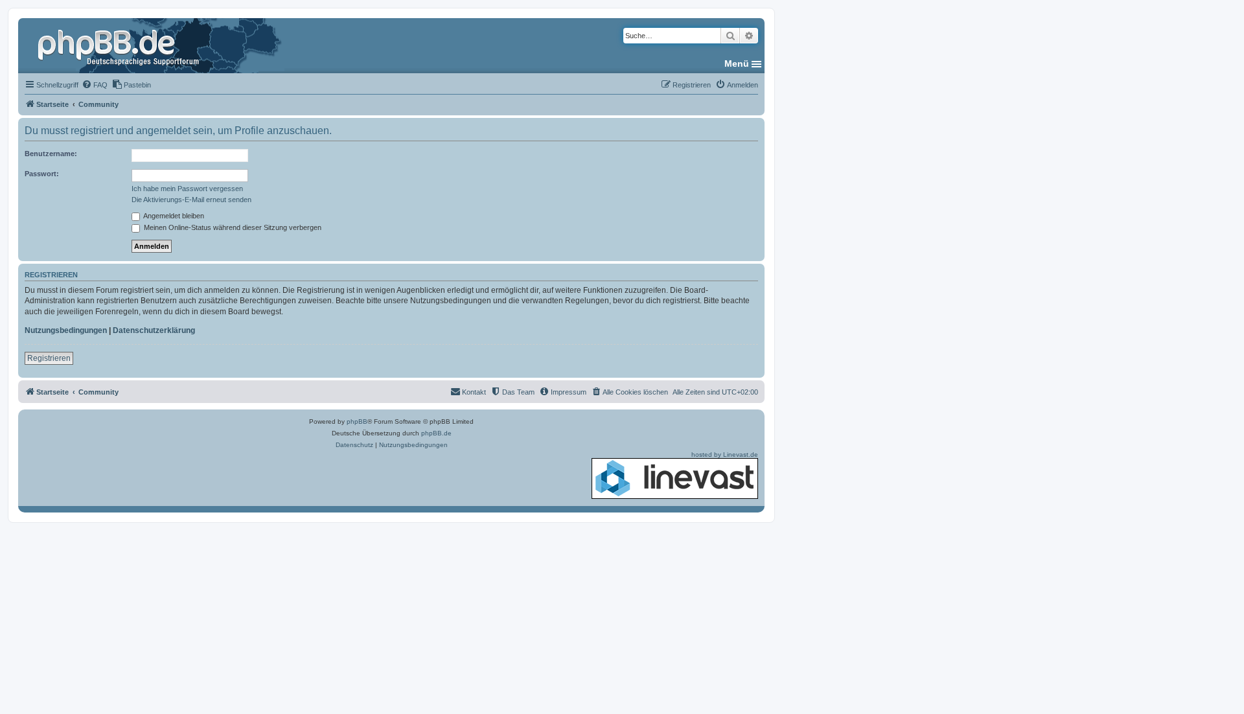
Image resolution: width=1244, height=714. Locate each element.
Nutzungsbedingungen (66, 330)
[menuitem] (95, 85)
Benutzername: (51, 153)
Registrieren (49, 358)
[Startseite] (120, 45)
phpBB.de (436, 433)
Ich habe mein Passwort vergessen (187, 188)
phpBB (357, 421)
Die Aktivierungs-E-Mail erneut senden (191, 199)
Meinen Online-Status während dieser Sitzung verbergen (231, 227)
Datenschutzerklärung (154, 330)
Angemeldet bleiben (173, 216)
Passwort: (42, 174)
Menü (736, 63)
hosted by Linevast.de (724, 454)
